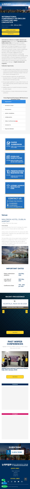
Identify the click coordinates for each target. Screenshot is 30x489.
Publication (15, 474)
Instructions (8, 109)
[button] (27, 311)
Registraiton (8, 101)
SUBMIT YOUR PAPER (10, 30)
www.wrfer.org (15, 486)
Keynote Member (9, 128)
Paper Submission (16, 471)
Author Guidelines (9, 113)
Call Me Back (11, 33)
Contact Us (8, 124)
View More (15, 332)
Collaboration (8, 117)
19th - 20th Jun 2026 (16, 25)
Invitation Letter (9, 105)
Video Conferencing (10, 121)
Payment (16, 472)
